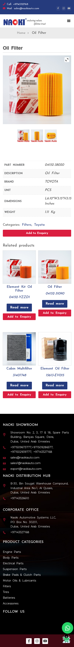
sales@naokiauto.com (26, 8)
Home (21, 33)
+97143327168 (20, 4)
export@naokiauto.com (26, 469)
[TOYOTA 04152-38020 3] (51, 135)
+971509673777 (20, 447)
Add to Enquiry (37, 233)
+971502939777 (20, 452)
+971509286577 (42, 447)
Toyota (39, 225)
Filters (26, 225)
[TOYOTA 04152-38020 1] (23, 135)
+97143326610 (19, 498)
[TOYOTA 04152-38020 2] (37, 135)
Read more (19, 307)
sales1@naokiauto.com (25, 463)
